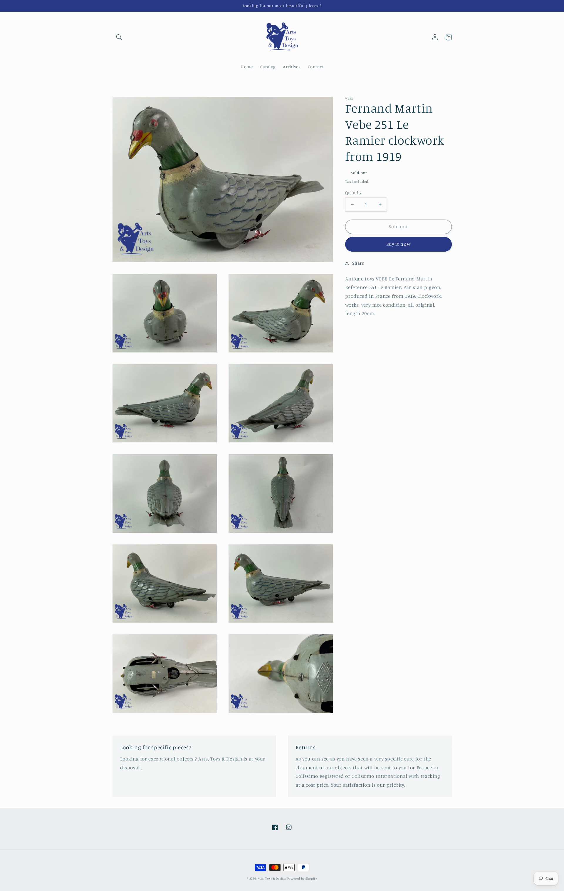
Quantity (353, 192)
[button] (119, 37)
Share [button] (358, 262)
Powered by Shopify (302, 878)
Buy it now (398, 244)
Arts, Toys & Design (272, 878)
